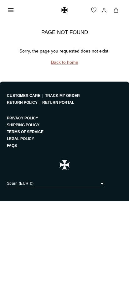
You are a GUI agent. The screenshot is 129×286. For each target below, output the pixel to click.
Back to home (64, 62)
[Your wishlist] (93, 10)
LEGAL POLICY (20, 139)
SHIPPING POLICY (23, 125)
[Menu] (11, 10)
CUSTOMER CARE (23, 95)
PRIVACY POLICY (22, 118)
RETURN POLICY (22, 102)
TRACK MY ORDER (62, 95)
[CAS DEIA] (64, 10)
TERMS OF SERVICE (25, 132)
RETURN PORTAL (58, 102)
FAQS (12, 145)
